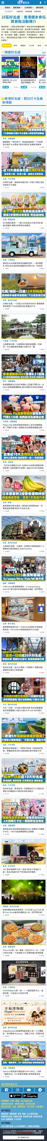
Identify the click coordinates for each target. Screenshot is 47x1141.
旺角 (15, 45)
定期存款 (37, 11)
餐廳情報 (21, 1106)
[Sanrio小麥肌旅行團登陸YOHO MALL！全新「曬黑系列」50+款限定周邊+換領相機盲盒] (23, 1053)
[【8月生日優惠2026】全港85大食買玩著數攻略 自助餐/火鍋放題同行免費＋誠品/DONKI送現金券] (23, 447)
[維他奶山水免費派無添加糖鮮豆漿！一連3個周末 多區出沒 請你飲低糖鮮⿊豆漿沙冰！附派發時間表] (23, 245)
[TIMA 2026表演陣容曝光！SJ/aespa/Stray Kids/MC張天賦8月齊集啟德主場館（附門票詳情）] (23, 568)
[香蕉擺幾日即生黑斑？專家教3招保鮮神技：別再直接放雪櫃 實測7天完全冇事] (23, 488)
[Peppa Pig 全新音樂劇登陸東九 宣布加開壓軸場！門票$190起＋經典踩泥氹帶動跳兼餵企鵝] (23, 407)
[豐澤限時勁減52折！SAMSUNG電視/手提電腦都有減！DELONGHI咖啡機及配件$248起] (23, 609)
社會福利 (39, 1106)
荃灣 (39, 45)
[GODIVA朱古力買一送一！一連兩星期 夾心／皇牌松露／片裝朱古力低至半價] (23, 972)
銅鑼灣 (23, 45)
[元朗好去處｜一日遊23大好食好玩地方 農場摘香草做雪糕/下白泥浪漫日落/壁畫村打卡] (23, 286)
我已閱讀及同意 (23, 1137)
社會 (14, 1106)
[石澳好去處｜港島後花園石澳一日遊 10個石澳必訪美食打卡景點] (23, 164)
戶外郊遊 (30, 1106)
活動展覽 (5, 1100)
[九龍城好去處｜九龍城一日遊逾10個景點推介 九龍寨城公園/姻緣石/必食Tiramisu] (23, 528)
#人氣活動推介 (20, 1126)
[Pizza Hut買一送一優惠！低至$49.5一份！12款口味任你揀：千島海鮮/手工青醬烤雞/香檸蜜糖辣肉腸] (23, 932)
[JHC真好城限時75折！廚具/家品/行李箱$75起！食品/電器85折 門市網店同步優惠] (23, 851)
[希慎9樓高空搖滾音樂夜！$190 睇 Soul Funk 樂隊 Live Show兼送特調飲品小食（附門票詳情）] (23, 892)
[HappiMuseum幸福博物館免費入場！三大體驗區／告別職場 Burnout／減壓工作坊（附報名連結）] (23, 1013)
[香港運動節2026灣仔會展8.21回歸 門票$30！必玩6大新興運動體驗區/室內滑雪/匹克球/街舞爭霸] (23, 366)
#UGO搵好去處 (7, 1126)
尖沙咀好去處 (26, 1100)
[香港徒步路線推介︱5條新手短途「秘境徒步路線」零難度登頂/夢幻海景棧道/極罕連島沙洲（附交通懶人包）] (23, 730)
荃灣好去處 (30, 1103)
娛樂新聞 (28, 11)
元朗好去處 (19, 1103)
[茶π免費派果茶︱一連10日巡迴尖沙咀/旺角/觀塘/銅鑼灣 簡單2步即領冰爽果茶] (23, 205)
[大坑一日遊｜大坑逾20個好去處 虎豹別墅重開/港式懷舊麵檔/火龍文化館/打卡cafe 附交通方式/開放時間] (23, 690)
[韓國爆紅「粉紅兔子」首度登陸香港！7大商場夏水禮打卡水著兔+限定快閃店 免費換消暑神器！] (23, 124)
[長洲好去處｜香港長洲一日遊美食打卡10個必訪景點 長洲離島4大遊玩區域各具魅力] (23, 771)
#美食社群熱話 (33, 1126)
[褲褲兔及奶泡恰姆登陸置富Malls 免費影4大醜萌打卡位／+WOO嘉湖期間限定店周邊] (23, 811)
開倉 (17, 1100)
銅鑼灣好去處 (7, 1103)
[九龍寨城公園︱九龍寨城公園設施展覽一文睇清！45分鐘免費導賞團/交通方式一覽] (23, 326)
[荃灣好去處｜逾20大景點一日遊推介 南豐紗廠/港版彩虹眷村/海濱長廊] (23, 649)
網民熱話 (4, 1113)
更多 (44, 52)
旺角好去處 (6, 1106)
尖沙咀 (31, 45)
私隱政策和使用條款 (24, 1133)
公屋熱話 (19, 11)
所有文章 (6, 45)
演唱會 (7, 7)
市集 (12, 1100)
